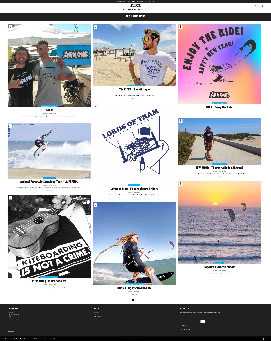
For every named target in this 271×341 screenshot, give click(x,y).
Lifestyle (48, 106)
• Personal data (11, 321)
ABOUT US (132, 10)
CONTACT (142, 10)
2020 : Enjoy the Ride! (219, 107)
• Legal (9, 316)
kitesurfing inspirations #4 (49, 281)
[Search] (259, 6)
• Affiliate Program (98, 316)
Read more (49, 119)
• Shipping (10, 312)
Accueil (131, 19)
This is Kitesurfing (53, 106)
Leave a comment (52, 113)
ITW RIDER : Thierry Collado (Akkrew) (219, 167)
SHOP (124, 10)
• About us (96, 312)
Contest (130, 184)
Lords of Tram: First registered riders (134, 188)
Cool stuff (214, 103)
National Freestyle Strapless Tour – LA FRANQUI (49, 181)
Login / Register (255, 6)
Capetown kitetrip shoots (219, 267)
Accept (266, 338)
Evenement (43, 106)
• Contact (96, 314)
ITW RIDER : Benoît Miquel (134, 89)
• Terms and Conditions (13, 318)
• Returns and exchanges (13, 314)
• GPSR (9, 323)
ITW (129, 85)
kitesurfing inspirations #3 (134, 288)
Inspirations (47, 277)
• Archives (96, 318)
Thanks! (49, 110)
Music (218, 103)
